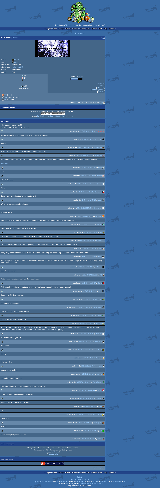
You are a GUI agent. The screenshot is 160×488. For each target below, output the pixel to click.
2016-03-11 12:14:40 (86, 398)
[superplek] (103, 216)
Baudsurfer (98, 155)
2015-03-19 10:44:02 (86, 192)
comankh (99, 398)
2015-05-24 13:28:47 (83, 382)
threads (70, 116)
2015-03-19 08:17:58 (89, 168)
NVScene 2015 (17, 67)
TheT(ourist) (98, 184)
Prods (54, 29)
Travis (100, 366)
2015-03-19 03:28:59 (86, 131)
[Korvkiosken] (103, 208)
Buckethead (98, 350)
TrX (101, 431)
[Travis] (103, 366)
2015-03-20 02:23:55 (84, 350)
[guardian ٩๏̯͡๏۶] (103, 414)
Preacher (99, 323)
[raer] (103, 406)
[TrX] (103, 431)
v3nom (99, 390)
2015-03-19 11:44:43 (87, 240)
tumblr (58, 116)
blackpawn (98, 342)
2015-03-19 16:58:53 (90, 299)
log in (95, 468)
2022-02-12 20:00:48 (88, 439)
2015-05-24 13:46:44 (88, 390)
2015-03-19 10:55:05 (84, 208)
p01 (101, 275)
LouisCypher (98, 422)
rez (101, 232)
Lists (88, 29)
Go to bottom (80, 33)
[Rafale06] (103, 131)
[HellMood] (103, 333)
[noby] (103, 248)
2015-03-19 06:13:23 (89, 139)
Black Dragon (97, 382)
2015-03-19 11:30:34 (90, 232)
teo (5, 99)
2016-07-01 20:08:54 (90, 406)
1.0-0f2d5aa (47, 481)
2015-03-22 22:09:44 (87, 374)
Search (94, 29)
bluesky (64, 116)
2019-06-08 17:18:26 (82, 414)
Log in (48, 29)
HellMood (99, 333)
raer (100, 406)
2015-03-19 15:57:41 (89, 291)
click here (55, 452)
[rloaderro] (103, 315)
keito (100, 139)
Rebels (15, 37)
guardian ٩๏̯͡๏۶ (97, 414)
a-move (99, 374)
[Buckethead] (103, 350)
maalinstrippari (97, 307)
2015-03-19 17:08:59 (83, 307)
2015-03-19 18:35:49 (86, 333)
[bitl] (103, 358)
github (101, 483)
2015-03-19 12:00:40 (89, 248)
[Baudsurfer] (103, 155)
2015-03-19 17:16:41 (87, 315)
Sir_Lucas (98, 192)
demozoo (101, 85)
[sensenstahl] (103, 147)
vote (74, 25)
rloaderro (99, 315)
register (101, 468)
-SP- (100, 291)
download (100, 83)
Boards (82, 29)
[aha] (3, 95)
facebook (40, 116)
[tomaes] (103, 224)
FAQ (105, 29)
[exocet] (103, 439)
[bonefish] (103, 240)
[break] (103, 257)
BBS (100, 29)
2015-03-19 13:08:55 (89, 257)
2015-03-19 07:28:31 (85, 155)
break (100, 257)
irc (124, 481)
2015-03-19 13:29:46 (86, 267)
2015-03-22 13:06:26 (88, 366)
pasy (5, 97)
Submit (111, 29)
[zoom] (103, 200)
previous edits (53, 454)
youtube (101, 90)
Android (16, 59)
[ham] (103, 299)
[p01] (103, 275)
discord (117, 481)
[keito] (103, 139)
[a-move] (103, 374)
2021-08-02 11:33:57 (90, 431)
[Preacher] (103, 323)
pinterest (52, 116)
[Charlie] (103, 176)
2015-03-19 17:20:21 (86, 323)
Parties (69, 29)
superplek (98, 216)
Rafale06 (99, 131)
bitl (101, 358)
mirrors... (101, 92)
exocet (99, 439)
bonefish (99, 240)
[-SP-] (103, 291)
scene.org (79, 481)
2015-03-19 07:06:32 (84, 147)
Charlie (99, 176)
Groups (62, 29)
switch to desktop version (80, 479)
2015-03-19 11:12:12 (86, 216)
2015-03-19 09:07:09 (84, 184)
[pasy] (3, 97)
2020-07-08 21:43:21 (84, 422)
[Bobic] (103, 168)
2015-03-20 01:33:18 (85, 342)
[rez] (103, 232)
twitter (47, 116)
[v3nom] (103, 390)
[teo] (3, 99)
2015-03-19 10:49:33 (89, 200)
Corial (100, 283)
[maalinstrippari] (103, 307)
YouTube (4, 164)
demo (15, 62)
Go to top (80, 477)
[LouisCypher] (103, 422)
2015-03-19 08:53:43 (88, 176)
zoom (100, 200)
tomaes (99, 224)
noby (100, 248)
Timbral (68, 25)
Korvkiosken (98, 208)
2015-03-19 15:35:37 (89, 283)
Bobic (100, 168)
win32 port (100, 88)
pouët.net (38, 481)
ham (100, 299)
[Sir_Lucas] (103, 192)
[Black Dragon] (103, 382)
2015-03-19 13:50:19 (90, 275)
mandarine (63, 481)
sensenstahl (98, 147)
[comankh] (103, 398)
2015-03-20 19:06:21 (90, 358)
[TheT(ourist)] (103, 184)
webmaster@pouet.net (89, 483)
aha (5, 95)
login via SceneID (56, 464)
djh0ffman (98, 267)
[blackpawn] (103, 342)
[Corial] (103, 283)
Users (75, 29)
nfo (103, 38)
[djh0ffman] (103, 267)
